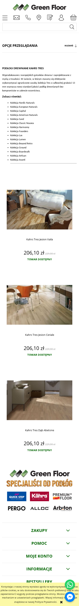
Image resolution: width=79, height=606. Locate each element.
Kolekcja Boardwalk (20, 152)
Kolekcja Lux (16, 135)
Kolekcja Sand (17, 119)
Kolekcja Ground (18, 148)
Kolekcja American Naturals (24, 115)
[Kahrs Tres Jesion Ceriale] (39, 305)
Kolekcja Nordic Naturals (22, 103)
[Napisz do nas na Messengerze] (70, 597)
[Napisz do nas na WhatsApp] (70, 585)
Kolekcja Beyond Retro (21, 143)
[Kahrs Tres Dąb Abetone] (39, 400)
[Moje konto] (61, 18)
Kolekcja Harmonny (19, 127)
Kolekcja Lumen (18, 139)
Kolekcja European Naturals (23, 107)
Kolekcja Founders (19, 131)
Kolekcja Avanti (17, 160)
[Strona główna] (39, 7)
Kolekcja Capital (18, 111)
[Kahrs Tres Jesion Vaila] (39, 209)
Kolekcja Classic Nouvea (22, 123)
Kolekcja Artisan (18, 156)
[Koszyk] (73, 17)
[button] (4, 17)
